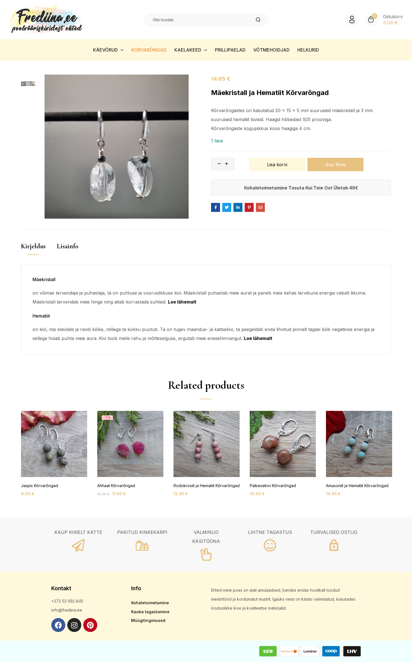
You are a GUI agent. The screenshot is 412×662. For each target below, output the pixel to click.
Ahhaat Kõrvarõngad (116, 485)
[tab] (39, 252)
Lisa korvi (277, 164)
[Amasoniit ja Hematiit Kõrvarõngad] (359, 444)
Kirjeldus (33, 246)
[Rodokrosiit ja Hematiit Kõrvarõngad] (206, 444)
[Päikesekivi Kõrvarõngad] (283, 444)
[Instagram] (74, 625)
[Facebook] (58, 625)
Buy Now (336, 164)
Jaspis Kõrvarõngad (39, 485)
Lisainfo (67, 246)
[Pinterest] (90, 625)
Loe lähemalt (182, 302)
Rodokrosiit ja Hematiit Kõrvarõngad (206, 485)
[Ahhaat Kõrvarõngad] (130, 444)
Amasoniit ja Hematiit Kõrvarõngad (357, 485)
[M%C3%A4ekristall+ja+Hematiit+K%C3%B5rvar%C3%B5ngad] (226, 207)
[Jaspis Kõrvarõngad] (54, 444)
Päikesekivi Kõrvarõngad (273, 485)
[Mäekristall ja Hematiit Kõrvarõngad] (215, 207)
